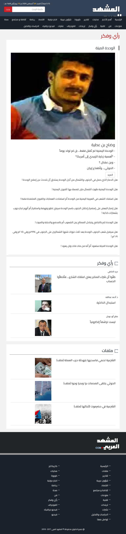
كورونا (78, 19)
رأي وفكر (93, 26)
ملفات (107, 350)
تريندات (82, 26)
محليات (95, 19)
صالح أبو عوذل (112, 316)
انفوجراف (71, 26)
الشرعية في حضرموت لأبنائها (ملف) (95, 406)
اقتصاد (41, 19)
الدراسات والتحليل (31, 26)
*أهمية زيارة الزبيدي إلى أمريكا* (94, 156)
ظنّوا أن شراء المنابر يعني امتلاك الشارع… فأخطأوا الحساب (86, 279)
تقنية (102, 26)
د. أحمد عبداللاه (111, 297)
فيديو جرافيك (48, 26)
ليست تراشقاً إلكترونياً (103, 322)
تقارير (86, 19)
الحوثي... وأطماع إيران (100, 168)
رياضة (32, 19)
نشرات (60, 26)
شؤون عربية (65, 19)
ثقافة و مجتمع (19, 19)
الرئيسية (118, 19)
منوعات (118, 26)
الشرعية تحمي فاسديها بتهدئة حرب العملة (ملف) (86, 360)
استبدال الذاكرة (106, 302)
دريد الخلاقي (113, 271)
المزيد (110, 175)
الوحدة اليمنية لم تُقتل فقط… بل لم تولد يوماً (86, 150)
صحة (6, 19)
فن (109, 26)
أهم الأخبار (107, 19)
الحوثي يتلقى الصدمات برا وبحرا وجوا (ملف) (89, 383)
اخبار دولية (52, 19)
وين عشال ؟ (106, 162)
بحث (8, 9)
